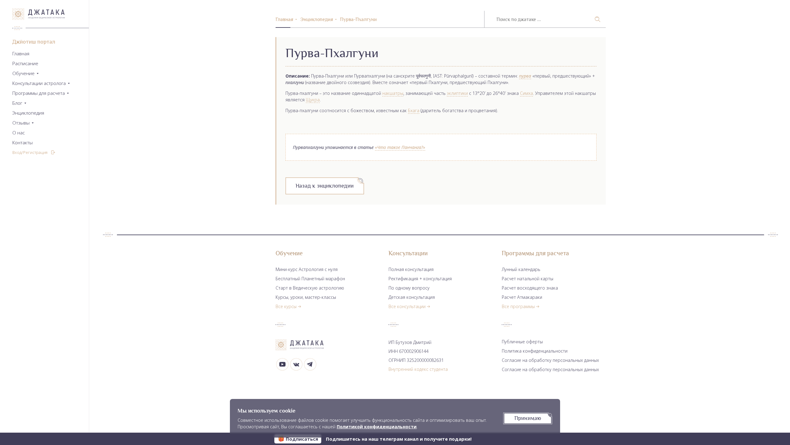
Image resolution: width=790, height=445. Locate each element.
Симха (526, 93)
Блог (17, 103)
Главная (20, 54)
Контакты (22, 143)
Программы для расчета (38, 93)
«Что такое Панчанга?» (400, 147)
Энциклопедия (28, 113)
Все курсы (286, 306)
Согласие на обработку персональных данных (550, 360)
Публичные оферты (522, 342)
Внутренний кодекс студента (418, 369)
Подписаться (302, 439)
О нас (18, 133)
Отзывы (21, 123)
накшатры (392, 93)
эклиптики (457, 93)
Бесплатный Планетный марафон (310, 279)
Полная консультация (411, 269)
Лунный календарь (521, 269)
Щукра (313, 100)
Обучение (23, 73)
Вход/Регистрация (30, 152)
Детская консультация (412, 297)
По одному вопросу (409, 288)
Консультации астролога (39, 83)
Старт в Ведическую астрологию (310, 288)
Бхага (413, 110)
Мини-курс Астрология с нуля (307, 269)
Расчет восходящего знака (530, 288)
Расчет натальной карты (527, 279)
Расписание (25, 63)
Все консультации (407, 306)
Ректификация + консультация (420, 279)
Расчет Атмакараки (522, 297)
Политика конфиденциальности (535, 351)
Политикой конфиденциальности (377, 427)
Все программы (518, 306)
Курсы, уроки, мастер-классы (306, 297)
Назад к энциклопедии (325, 186)
